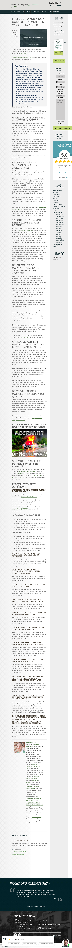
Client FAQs (56, 194)
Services (20, 12)
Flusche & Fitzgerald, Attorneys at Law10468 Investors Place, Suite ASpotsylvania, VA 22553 (25, 924)
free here (35, 780)
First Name (60, 74)
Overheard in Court (59, 206)
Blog (50, 12)
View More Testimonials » (36, 906)
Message (60, 97)
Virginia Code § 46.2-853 (20, 509)
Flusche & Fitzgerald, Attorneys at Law (33, 766)
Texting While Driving (58, 234)
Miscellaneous (57, 204)
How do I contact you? (15, 943)
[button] (4, 939)
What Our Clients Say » (30, 883)
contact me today (37, 817)
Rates (27, 12)
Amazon (28, 782)
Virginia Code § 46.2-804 (29, 497)
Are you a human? (60, 123)
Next (65, 42)
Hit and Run (60, 224)
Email (60, 79)
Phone (60, 84)
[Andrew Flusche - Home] (25, 5)
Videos (55, 247)
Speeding (59, 230)
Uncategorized (57, 244)
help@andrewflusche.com (20, 851)
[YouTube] (19, 935)
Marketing (56, 202)
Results (43, 12)
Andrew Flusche (33, 743)
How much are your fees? (30, 943)
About (13, 12)
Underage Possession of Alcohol (60, 241)
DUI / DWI (59, 218)
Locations (35, 12)
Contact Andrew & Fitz (18, 854)
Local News (56, 200)
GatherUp (68, 177)
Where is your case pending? (60, 91)
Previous (53, 42)
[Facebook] (15, 935)
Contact (56, 12)
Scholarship (56, 208)
